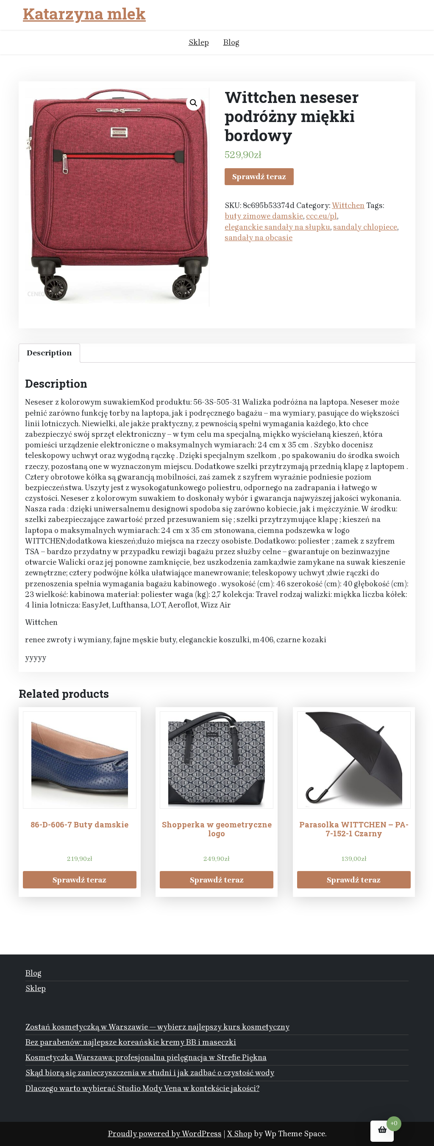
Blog (231, 42)
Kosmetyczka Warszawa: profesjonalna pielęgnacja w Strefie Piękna (146, 1057)
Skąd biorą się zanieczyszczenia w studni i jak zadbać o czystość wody (149, 1072)
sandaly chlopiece (365, 227)
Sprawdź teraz (259, 176)
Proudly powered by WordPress (165, 1133)
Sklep (199, 42)
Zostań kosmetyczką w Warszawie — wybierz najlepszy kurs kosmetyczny (157, 1027)
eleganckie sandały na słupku (277, 227)
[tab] (49, 353)
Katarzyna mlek (84, 13)
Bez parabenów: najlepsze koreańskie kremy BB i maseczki (130, 1042)
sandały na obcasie (258, 237)
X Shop (239, 1133)
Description (49, 353)
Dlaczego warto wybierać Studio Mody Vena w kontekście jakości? (142, 1088)
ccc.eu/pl (321, 216)
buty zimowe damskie (264, 216)
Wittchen (348, 205)
